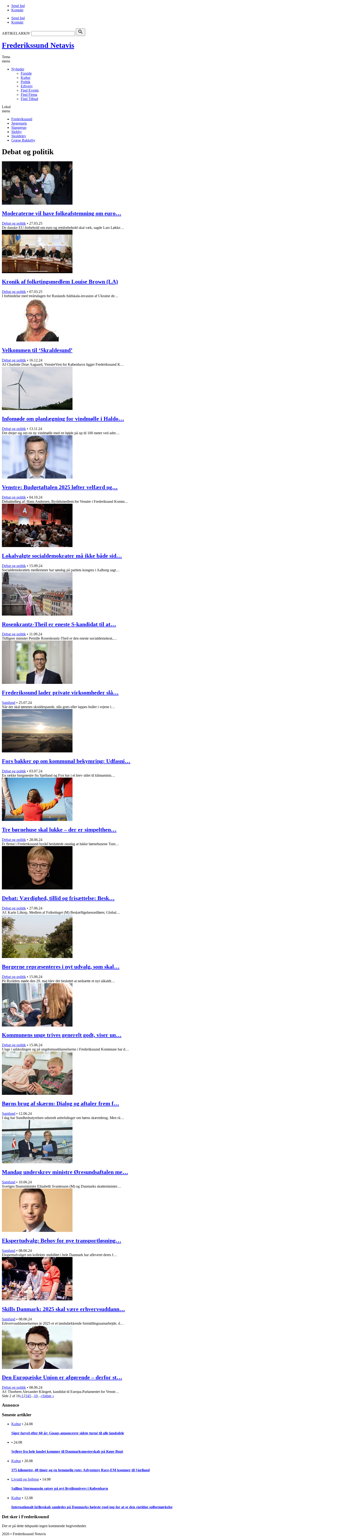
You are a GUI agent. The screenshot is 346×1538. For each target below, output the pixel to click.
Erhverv (27, 86)
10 (36, 1396)
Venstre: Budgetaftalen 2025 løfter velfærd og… (60, 487)
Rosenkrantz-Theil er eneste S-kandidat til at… (59, 624)
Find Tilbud (29, 99)
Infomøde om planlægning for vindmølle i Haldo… (63, 419)
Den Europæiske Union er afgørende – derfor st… (62, 1377)
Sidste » (48, 1396)
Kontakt (17, 10)
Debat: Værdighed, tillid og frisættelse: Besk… (58, 898)
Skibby (16, 132)
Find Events (30, 90)
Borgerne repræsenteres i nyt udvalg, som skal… (61, 967)
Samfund (8, 703)
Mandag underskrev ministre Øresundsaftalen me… (65, 1172)
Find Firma (29, 95)
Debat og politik (14, 223)
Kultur (25, 78)
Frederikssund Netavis (38, 45)
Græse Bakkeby (23, 140)
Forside (26, 73)
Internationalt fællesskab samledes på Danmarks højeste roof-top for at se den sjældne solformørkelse (92, 1507)
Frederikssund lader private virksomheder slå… (60, 693)
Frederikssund (21, 119)
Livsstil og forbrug (25, 1479)
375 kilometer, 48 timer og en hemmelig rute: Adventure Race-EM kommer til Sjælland (80, 1470)
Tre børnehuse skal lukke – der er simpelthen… (59, 830)
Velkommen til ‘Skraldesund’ (37, 350)
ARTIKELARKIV (16, 33)
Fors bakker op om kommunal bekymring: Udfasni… (66, 761)
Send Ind (18, 6)
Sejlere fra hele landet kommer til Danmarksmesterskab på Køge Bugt (67, 1451)
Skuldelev (18, 136)
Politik (25, 82)
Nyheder (17, 69)
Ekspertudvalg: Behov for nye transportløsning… (61, 1241)
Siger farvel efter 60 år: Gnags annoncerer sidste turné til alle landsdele (67, 1433)
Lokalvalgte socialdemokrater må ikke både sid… (62, 556)
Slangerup (18, 128)
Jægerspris (19, 123)
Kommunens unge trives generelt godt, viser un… (61, 1035)
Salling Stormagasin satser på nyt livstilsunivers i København (59, 1488)
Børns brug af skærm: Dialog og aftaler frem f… (60, 1103)
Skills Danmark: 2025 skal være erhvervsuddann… (63, 1309)
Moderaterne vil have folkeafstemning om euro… (61, 213)
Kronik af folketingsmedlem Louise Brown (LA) (60, 282)
